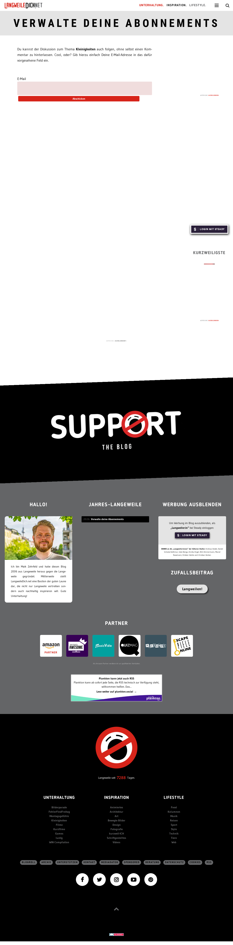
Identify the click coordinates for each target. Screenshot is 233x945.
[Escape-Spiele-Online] (182, 645)
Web (173, 842)
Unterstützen (67, 862)
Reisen (174, 820)
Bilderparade (59, 807)
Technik (174, 833)
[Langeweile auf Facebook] (82, 879)
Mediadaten (109, 862)
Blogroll (29, 862)
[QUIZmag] (130, 645)
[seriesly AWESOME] (77, 645)
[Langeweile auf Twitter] (99, 879)
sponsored (132, 862)
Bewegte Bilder (116, 820)
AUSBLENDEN (213, 95)
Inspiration (116, 798)
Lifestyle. (197, 5)
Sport (174, 824)
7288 (121, 777)
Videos (116, 842)
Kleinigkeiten (59, 820)
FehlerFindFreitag (59, 811)
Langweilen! (192, 589)
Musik (173, 816)
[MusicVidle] (103, 645)
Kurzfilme (59, 829)
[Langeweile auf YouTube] (133, 879)
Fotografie (116, 829)
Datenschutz (174, 862)
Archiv (46, 862)
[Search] (227, 5)
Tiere (174, 838)
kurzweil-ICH (116, 833)
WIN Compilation (59, 842)
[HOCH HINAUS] (116, 909)
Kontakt (89, 862)
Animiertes (116, 807)
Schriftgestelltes (116, 838)
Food (174, 807)
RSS (209, 862)
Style (174, 829)
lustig (59, 838)
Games (59, 833)
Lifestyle (174, 798)
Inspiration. (177, 5)
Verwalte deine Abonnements (116, 23)
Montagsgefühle (59, 816)
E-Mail (21, 79)
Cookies (195, 862)
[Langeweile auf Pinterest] (151, 879)
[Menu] (216, 5)
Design (116, 824)
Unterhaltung (59, 798)
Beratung (152, 862)
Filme (59, 824)
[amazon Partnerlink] (51, 645)
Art (116, 816)
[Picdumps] (156, 645)
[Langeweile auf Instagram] (116, 879)
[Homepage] (27, 5)
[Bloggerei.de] (116, 934)
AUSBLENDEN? (120, 341)
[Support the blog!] (116, 430)
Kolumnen (174, 811)
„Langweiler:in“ (180, 527)
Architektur (116, 811)
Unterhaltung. (151, 5)
